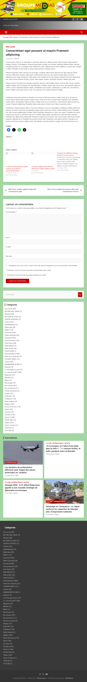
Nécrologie (8, 383)
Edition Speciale (10, 335)
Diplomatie (8, 327)
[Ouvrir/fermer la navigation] (6, 32)
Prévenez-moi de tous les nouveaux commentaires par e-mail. (29, 270)
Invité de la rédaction (12, 356)
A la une (7, 309)
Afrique (7, 314)
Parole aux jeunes (11, 391)
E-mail (8, 247)
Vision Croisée (10, 425)
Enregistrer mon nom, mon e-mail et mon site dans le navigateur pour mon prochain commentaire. (43, 265)
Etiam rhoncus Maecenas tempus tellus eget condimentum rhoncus (63, 190)
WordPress (69, 678)
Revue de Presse (10, 407)
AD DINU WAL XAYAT (12, 311)
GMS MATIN (9, 346)
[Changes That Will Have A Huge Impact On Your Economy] (70, 161)
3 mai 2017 (9, 58)
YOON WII (8, 428)
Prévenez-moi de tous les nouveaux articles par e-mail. (27, 275)
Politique (8, 399)
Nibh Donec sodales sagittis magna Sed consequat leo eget (22, 190)
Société (7, 415)
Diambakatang (10, 325)
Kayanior (8, 367)
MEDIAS (7, 378)
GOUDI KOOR (9, 351)
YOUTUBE (8, 431)
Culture (7, 322)
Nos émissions (10, 388)
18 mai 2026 (50, 454)
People (7, 393)
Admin (17, 58)
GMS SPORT (9, 348)
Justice (7, 362)
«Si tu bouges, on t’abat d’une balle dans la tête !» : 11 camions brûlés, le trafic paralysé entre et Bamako (63, 448)
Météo (7, 380)
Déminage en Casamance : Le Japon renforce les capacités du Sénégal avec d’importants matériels (63, 509)
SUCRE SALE (9, 420)
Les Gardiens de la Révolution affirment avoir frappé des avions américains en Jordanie (20, 470)
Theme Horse (41, 678)
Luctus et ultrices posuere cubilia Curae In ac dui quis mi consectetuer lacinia (17, 169)
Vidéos (7, 423)
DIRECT (7, 330)
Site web (9, 256)
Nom (8, 238)
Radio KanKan (9, 401)
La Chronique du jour (12, 370)
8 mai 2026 (8, 493)
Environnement (10, 340)
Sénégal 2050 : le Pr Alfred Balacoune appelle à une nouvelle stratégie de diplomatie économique (22, 487)
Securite (8, 412)
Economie (8, 333)
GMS (16, 475)
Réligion (7, 404)
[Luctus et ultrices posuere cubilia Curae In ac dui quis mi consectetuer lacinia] (17, 158)
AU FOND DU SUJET (11, 317)
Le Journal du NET (11, 372)
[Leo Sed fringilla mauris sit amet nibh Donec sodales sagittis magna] (43, 158)
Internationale (9, 354)
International (11, 438)
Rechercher (80, 294)
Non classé (10, 47)
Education (8, 338)
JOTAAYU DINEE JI (11, 359)
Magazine (8, 375)
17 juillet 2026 (9, 475)
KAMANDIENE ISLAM (12, 364)
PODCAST (8, 396)
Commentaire (11, 212)
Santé (7, 409)
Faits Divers (9, 343)
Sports (7, 417)
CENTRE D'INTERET (11, 319)
